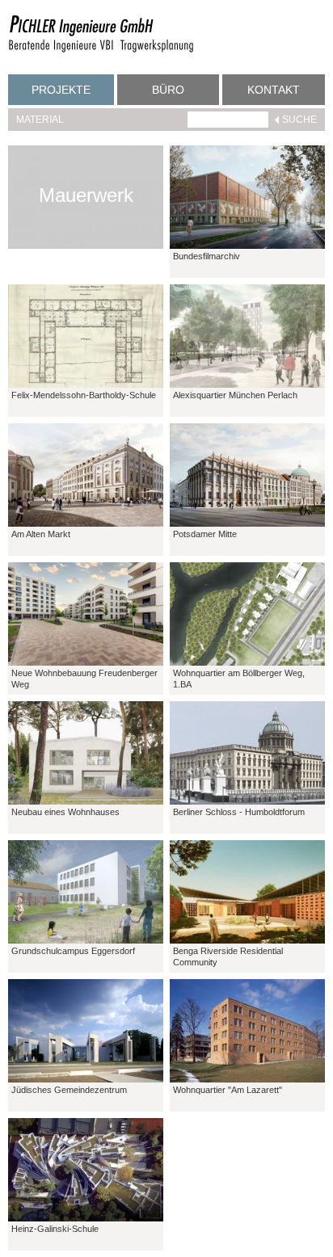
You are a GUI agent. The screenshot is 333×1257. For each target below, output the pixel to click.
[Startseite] (101, 50)
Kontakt (273, 89)
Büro (168, 89)
